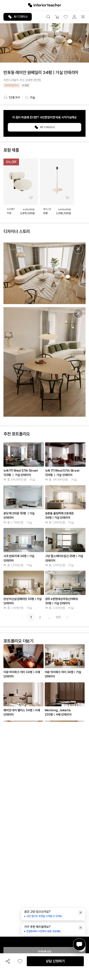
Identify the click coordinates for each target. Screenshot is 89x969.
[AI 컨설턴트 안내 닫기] (80, 912)
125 (58, 617)
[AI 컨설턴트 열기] (79, 944)
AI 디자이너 (20, 16)
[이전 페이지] (21, 617)
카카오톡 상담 (44, 951)
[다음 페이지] (67, 617)
